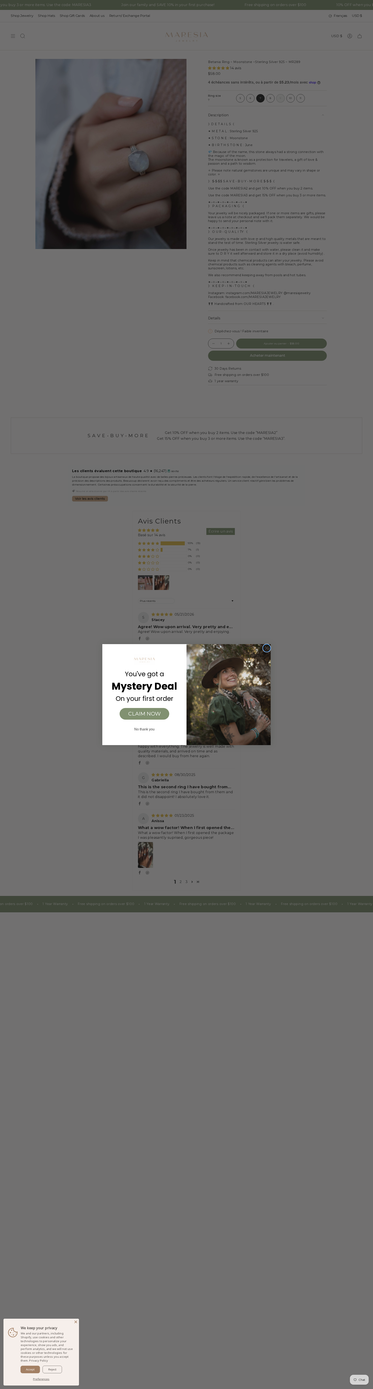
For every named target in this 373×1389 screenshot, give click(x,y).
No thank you (144, 729)
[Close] (76, 1322)
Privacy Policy (38, 1360)
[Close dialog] (266, 648)
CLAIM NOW (144, 714)
